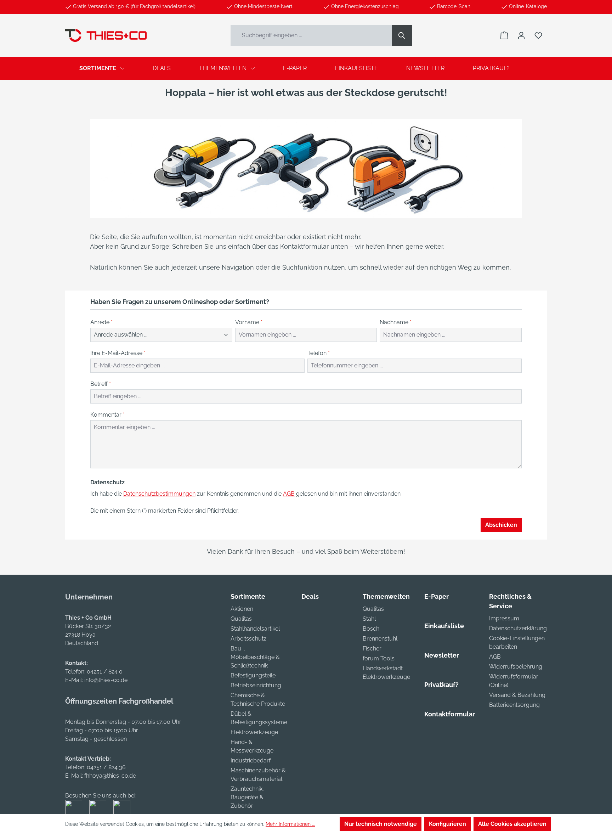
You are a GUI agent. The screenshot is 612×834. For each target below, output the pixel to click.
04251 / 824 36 (106, 767)
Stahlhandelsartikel (255, 628)
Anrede (101, 322)
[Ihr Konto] (521, 35)
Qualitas (241, 618)
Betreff (100, 384)
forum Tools (379, 658)
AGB (289, 493)
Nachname (396, 322)
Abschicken (501, 525)
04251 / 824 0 (105, 671)
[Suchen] (402, 35)
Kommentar (107, 414)
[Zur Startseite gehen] (106, 35)
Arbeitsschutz (248, 638)
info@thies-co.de (106, 680)
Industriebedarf (251, 760)
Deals (310, 596)
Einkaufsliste (444, 626)
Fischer (372, 648)
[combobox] (311, 35)
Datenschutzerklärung (518, 628)
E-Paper (436, 596)
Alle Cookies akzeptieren (512, 824)
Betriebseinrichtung (256, 685)
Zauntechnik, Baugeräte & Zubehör (247, 797)
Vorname (248, 322)
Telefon (318, 353)
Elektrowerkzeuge (254, 732)
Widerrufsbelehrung (515, 666)
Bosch (371, 628)
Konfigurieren (447, 824)
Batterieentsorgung (514, 704)
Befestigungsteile (253, 675)
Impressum (504, 618)
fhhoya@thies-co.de (110, 775)
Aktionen (242, 608)
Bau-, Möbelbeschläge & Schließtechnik (255, 657)
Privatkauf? (441, 684)
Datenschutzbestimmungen (159, 493)
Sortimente (248, 596)
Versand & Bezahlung (517, 695)
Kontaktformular (449, 714)
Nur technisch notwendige (380, 824)
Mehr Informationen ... (290, 824)
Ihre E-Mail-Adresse (118, 353)
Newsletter (441, 655)
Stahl (369, 618)
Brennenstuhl (380, 638)
